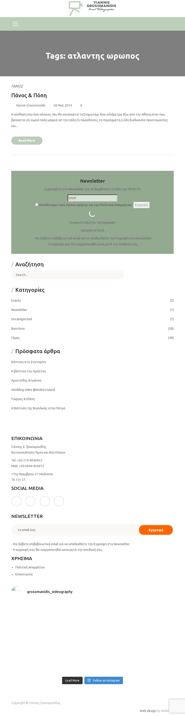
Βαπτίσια (18, 328)
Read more (26, 140)
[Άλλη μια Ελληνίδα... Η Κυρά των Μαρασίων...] (154, 638)
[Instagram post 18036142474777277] (154, 662)
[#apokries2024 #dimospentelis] (113, 662)
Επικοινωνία (24, 574)
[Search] (117, 274)
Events (16, 300)
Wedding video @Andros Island (33, 390)
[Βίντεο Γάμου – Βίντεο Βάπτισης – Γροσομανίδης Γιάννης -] (92, 8)
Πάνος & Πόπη (29, 95)
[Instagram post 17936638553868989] (113, 614)
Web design (148, 711)
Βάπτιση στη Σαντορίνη (28, 362)
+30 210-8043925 (29, 460)
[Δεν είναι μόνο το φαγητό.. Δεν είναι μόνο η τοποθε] (154, 614)
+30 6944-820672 (31, 466)
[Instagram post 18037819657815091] (72, 638)
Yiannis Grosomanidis (30, 105)
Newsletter (19, 310)
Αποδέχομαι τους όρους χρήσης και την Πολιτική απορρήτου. (85, 205)
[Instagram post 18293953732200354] (72, 614)
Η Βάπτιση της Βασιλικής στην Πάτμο (38, 408)
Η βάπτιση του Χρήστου (28, 371)
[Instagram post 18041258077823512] (30, 638)
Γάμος (17, 86)
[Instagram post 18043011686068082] (30, 614)
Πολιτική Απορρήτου (30, 567)
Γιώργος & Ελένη (23, 399)
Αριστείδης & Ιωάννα (26, 380)
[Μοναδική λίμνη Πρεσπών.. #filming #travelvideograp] (113, 638)
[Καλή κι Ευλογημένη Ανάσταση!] (30, 662)
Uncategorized (21, 319)
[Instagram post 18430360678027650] (72, 662)
